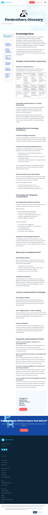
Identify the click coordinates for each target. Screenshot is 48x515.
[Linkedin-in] (2, 450)
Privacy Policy (39, 506)
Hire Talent (4, 456)
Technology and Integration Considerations (8, 57)
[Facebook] (4, 450)
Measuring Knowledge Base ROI (7, 63)
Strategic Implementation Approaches (9, 44)
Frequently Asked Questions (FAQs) (7, 75)
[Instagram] (6, 450)
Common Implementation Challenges (9, 69)
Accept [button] (35, 512)
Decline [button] (40, 512)
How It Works (4, 460)
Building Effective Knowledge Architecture (8, 50)
